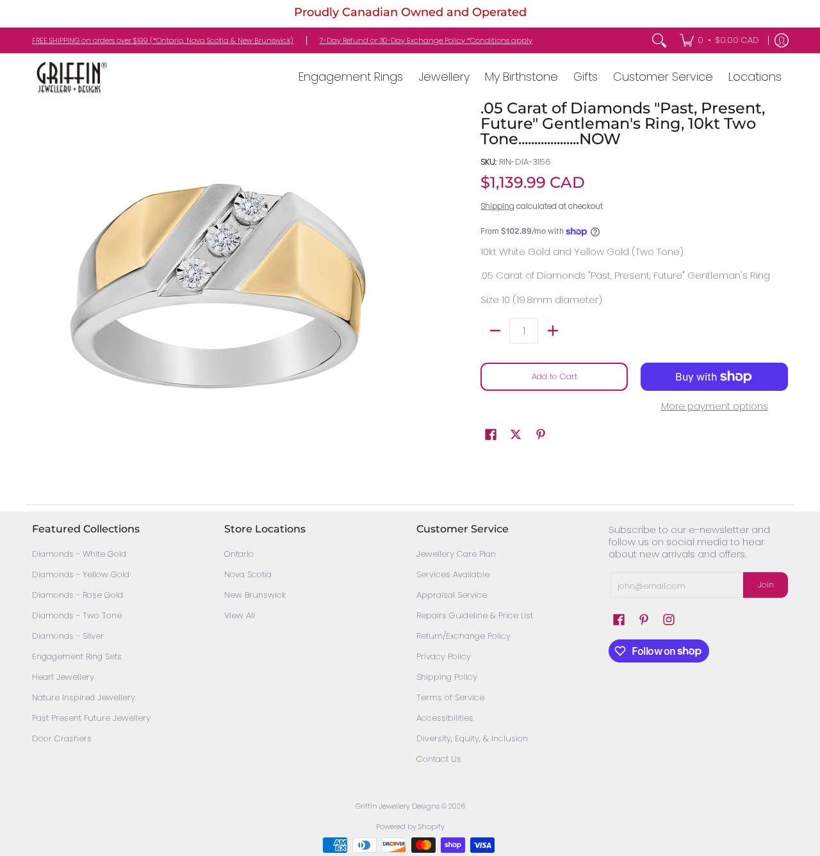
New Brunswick (255, 595)
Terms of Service (450, 697)
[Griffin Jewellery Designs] (70, 77)
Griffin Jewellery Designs (397, 806)
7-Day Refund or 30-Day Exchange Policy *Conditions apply (426, 40)
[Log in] (781, 40)
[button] (491, 434)
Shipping (497, 206)
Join (766, 585)
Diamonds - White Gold (79, 554)
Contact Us (438, 759)
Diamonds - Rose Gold (77, 595)
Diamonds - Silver (68, 636)
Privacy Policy (443, 656)
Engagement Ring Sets (77, 656)
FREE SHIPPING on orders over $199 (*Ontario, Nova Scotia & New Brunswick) (162, 40)
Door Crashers (62, 738)
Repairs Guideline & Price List (474, 615)
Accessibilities (444, 718)
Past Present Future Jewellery (91, 718)
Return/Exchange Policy (463, 636)
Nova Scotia (248, 574)
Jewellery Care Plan (456, 554)
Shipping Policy (446, 677)
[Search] (659, 40)
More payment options (714, 406)
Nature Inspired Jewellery (83, 697)
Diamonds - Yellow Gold (80, 574)
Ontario (239, 554)
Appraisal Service (451, 595)
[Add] (552, 330)
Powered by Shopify (410, 826)
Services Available (452, 574)
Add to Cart (554, 376)
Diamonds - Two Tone (77, 615)
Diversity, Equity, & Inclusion (472, 738)
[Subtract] (494, 330)
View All (239, 615)
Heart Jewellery (63, 677)
